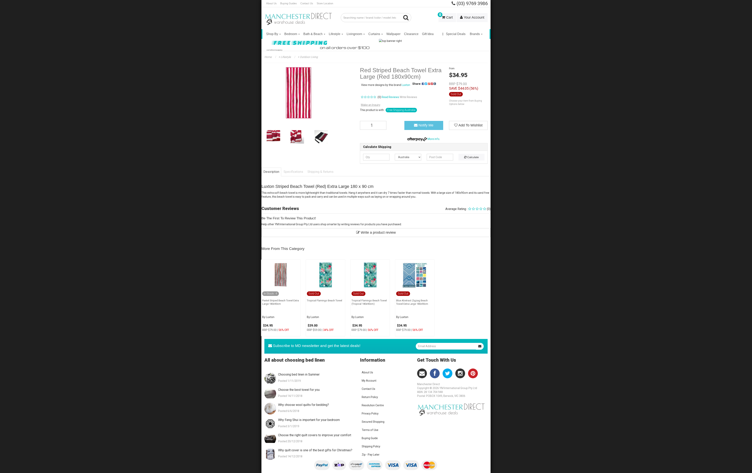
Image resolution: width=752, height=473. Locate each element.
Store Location (325, 3)
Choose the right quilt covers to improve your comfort (314, 435)
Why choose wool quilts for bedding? (303, 405)
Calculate (472, 157)
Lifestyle (335, 34)
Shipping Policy (371, 446)
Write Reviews (408, 97)
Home (268, 57)
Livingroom (355, 34)
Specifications (293, 172)
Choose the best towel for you (299, 390)
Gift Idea (428, 34)
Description (271, 172)
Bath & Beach (313, 34)
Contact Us (306, 3)
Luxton (406, 84)
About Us (271, 3)
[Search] (406, 17)
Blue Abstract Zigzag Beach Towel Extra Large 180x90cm (412, 302)
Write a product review (378, 232)
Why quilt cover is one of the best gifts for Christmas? (315, 450)
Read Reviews (390, 97)
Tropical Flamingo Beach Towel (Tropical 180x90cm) (369, 302)
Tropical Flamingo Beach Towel (324, 300)
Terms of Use (370, 430)
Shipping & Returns (320, 172)
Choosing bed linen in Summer (299, 374)
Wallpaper (393, 34)
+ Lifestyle (284, 57)
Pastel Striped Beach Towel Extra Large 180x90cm (280, 302)
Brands (475, 34)
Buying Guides (288, 3)
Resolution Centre (373, 405)
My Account (369, 380)
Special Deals (455, 34)
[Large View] (273, 137)
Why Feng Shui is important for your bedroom (309, 420)
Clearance (411, 34)
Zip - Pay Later (371, 454)
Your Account (473, 17)
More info (433, 139)
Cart (446, 16)
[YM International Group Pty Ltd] (299, 16)
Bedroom (291, 34)
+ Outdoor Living (307, 57)
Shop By (272, 34)
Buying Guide (370, 438)
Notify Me (425, 125)
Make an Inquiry (370, 104)
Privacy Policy (370, 413)
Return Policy (370, 397)
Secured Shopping (373, 421)
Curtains (374, 34)
